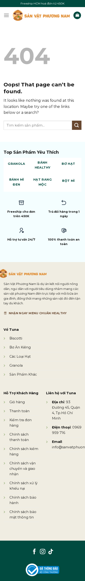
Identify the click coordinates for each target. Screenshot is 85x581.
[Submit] (76, 125)
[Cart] (77, 15)
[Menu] (6, 15)
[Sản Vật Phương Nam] (41, 15)
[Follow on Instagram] (42, 552)
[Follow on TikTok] (50, 552)
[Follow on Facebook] (34, 552)
